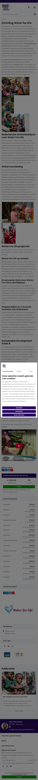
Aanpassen (19, 411)
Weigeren (19, 408)
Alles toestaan (19, 415)
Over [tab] (31, 371)
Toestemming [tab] (7, 371)
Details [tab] (19, 371)
